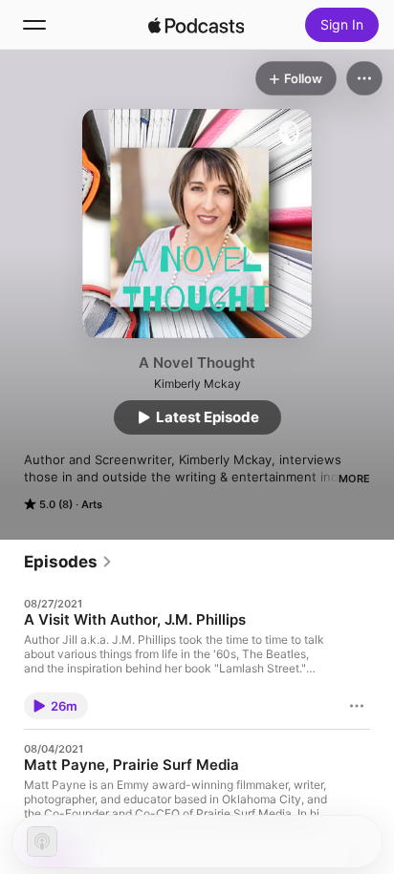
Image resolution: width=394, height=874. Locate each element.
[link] (68, 561)
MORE (354, 478)
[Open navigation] (34, 25)
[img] (196, 24)
